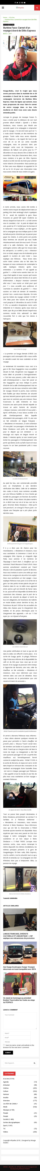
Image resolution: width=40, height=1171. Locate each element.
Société (12, 24)
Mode (5, 1107)
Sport (5, 1125)
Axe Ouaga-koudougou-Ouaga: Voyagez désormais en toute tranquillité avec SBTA (19, 968)
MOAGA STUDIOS (24, 1169)
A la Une (6, 24)
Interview (6, 1101)
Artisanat (6, 1085)
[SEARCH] (34, 1063)
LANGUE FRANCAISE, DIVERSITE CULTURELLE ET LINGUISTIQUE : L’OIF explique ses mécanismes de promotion (19, 936)
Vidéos (5, 1132)
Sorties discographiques (11, 1122)
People (5, 1113)
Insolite (5, 1097)
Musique (6, 1110)
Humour (6, 1094)
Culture (5, 1091)
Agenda (6, 1082)
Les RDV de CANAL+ (10, 1104)
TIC (4, 1129)
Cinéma (5, 1088)
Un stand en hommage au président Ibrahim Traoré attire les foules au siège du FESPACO (19, 1000)
